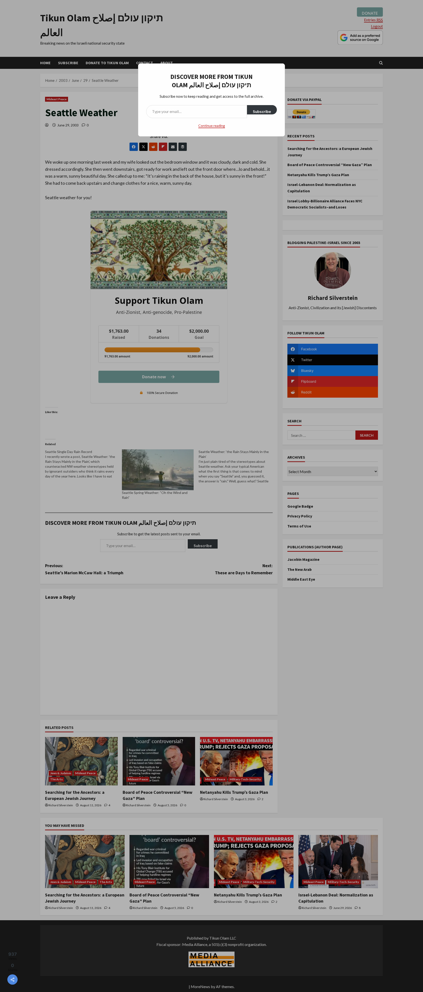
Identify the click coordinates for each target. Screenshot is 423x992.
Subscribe (262, 111)
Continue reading (211, 125)
